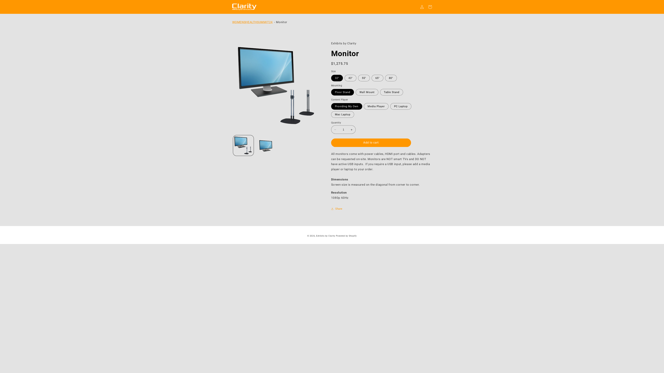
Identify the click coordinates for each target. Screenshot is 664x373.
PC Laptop (401, 106)
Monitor (281, 22)
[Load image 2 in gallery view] (265, 145)
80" (391, 78)
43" (350, 78)
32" (337, 78)
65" (377, 78)
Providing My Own (346, 106)
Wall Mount (367, 92)
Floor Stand (342, 92)
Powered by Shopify (346, 236)
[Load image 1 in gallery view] (243, 145)
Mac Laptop (343, 114)
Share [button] (338, 208)
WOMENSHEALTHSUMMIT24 (252, 22)
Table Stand (391, 92)
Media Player (376, 106)
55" (364, 78)
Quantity (336, 122)
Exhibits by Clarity (325, 236)
